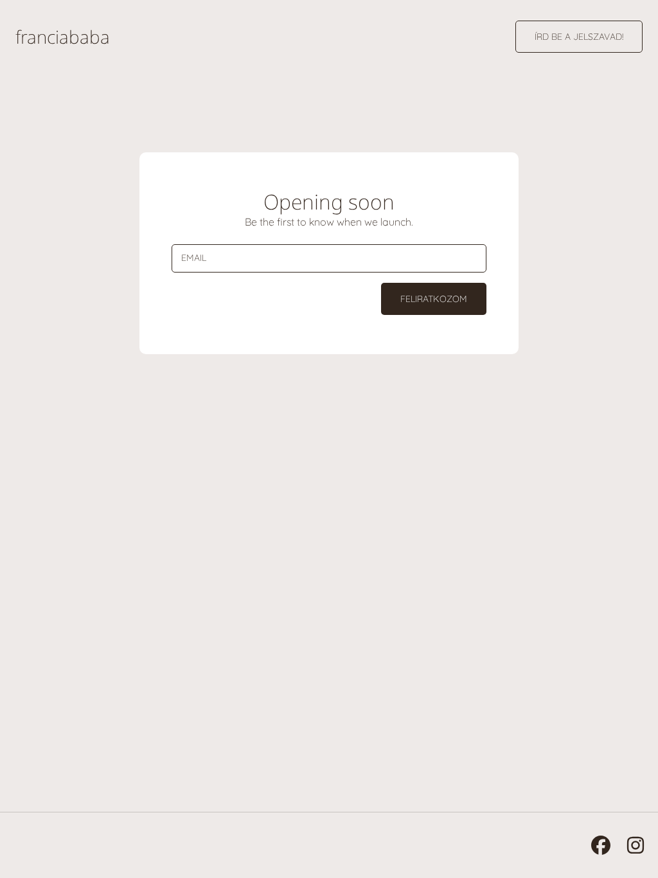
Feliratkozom (433, 299)
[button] (579, 37)
